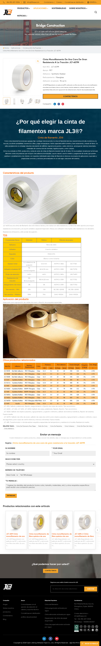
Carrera (59, 2)
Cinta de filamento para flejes (26, 426)
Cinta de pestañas (56, 426)
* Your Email (57, 448)
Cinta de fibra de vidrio (84, 426)
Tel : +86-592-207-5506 (82, 619)
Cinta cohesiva (69, 426)
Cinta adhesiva (9, 428)
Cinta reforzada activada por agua (57, 614)
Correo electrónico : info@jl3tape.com (81, 615)
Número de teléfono (15, 470)
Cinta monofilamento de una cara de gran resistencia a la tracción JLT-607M (49, 443)
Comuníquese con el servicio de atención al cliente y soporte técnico (30, 607)
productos (6, 612)
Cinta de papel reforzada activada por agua (57, 626)
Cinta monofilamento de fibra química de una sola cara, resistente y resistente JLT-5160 (39, 535)
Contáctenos (49, 2)
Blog (4, 619)
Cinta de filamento (51, 604)
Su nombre (10, 448)
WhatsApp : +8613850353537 (84, 622)
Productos (22, 8)
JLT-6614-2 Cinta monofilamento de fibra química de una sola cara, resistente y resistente (84, 535)
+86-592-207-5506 (13, 2)
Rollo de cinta (42, 426)
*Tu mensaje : (11, 481)
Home (6, 48)
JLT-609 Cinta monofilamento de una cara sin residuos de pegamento (15, 535)
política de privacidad (29, 617)
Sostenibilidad (59, 8)
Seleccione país (12, 459)
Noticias (21, 16)
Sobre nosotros (77, 8)
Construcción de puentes (32, 48)
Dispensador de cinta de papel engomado (56, 620)
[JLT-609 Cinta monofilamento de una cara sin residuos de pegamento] (16, 521)
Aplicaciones (40, 8)
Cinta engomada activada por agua (56, 609)
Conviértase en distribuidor (74, 2)
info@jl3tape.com (33, 2)
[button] (97, 530)
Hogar (5, 604)
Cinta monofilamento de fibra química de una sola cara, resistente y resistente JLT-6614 (62, 535)
